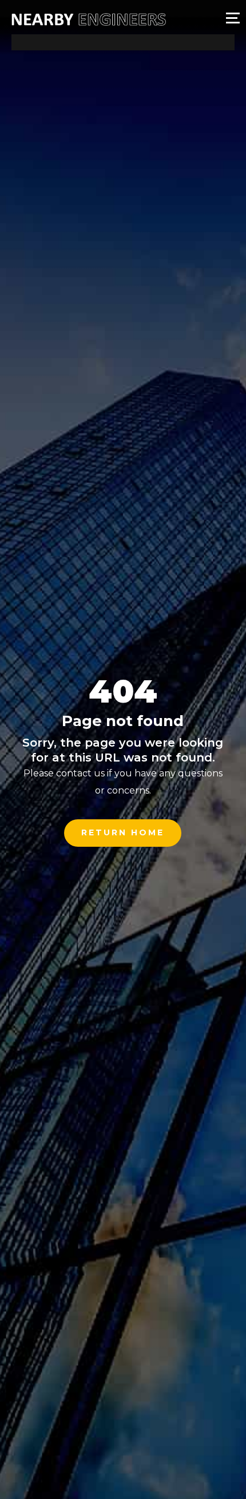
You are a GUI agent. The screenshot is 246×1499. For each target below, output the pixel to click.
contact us (80, 773)
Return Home (122, 832)
